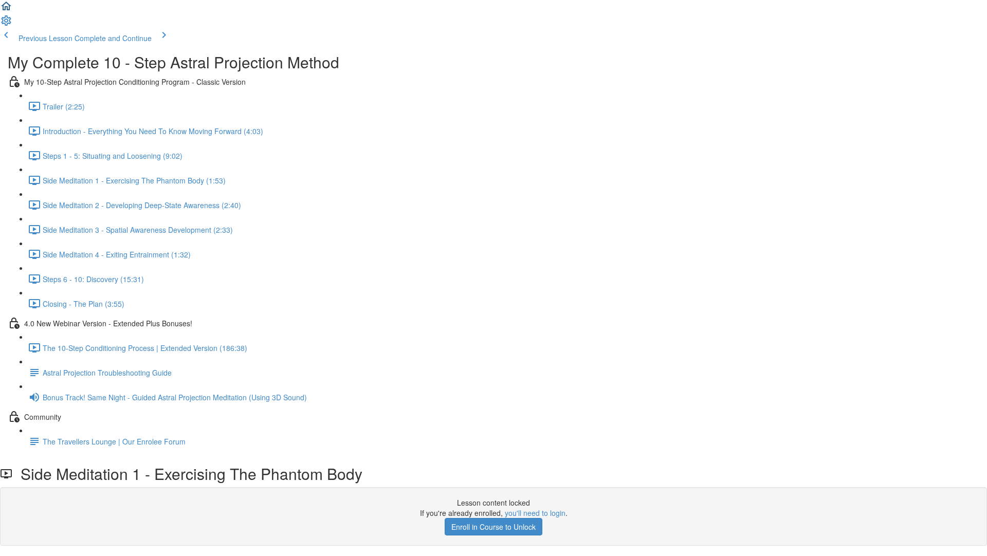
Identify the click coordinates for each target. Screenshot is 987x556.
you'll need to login (535, 513)
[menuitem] (6, 23)
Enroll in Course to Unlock (493, 527)
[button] (6, 9)
